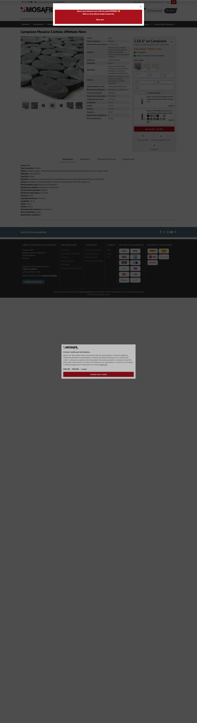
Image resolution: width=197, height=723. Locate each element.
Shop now (100, 19)
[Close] (140, 6)
